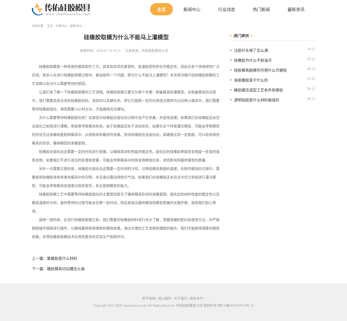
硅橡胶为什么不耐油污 (253, 60)
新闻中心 (191, 9)
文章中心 (61, 26)
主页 (161, 9)
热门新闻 (261, 9)
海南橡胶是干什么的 (251, 80)
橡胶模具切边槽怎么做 (66, 269)
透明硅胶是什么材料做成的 (256, 100)
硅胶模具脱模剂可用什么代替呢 (260, 70)
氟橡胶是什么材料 (62, 258)
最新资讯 (296, 9)
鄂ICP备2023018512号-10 (236, 305)
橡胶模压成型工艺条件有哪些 (258, 90)
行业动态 (226, 9)
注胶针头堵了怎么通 (251, 50)
